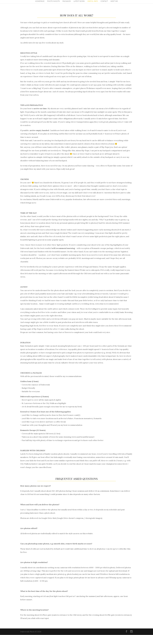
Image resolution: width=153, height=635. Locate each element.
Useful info (92, 1)
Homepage (39, 1)
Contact (104, 1)
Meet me (114, 1)
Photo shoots (53, 1)
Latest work (79, 1)
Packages (66, 1)
